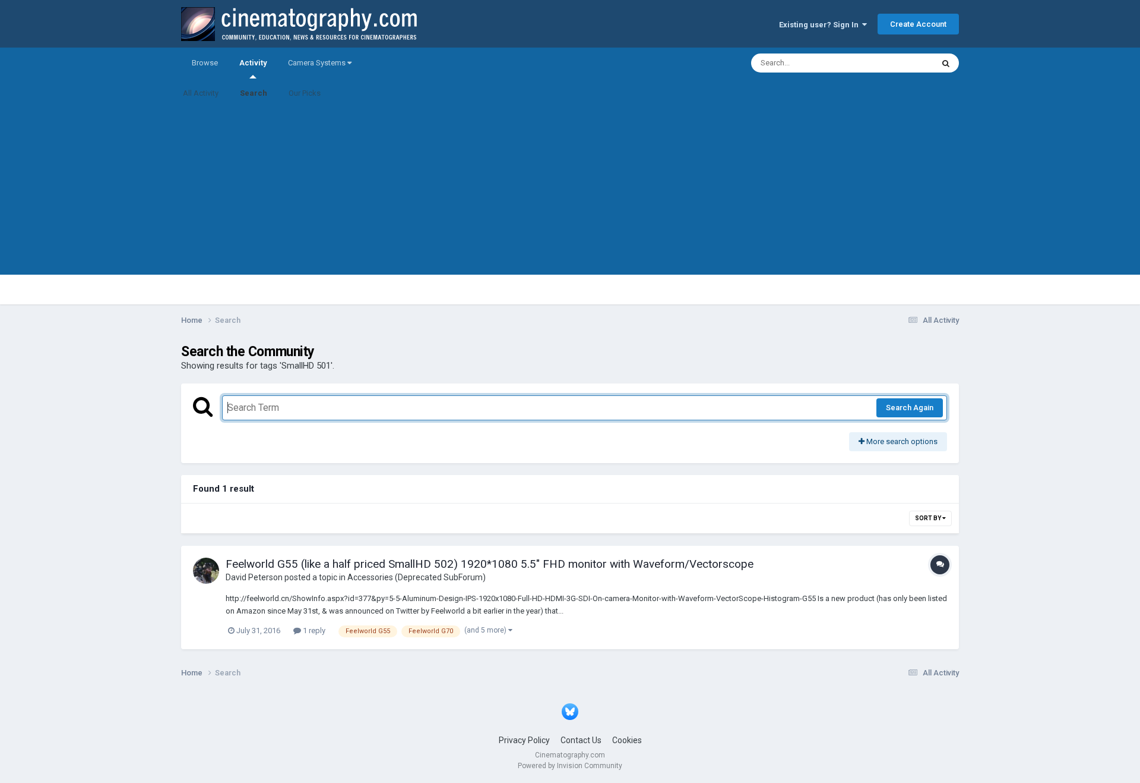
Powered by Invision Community (570, 766)
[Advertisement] (570, 191)
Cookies (627, 740)
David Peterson (254, 577)
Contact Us (580, 740)
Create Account (918, 24)
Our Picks (305, 93)
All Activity (200, 93)
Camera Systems (317, 62)
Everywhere (898, 63)
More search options (901, 441)
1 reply (313, 630)
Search (253, 93)
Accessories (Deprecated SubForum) (416, 577)
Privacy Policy (524, 740)
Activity (253, 62)
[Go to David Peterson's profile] (206, 571)
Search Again (909, 407)
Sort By (928, 518)
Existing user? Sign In (820, 24)
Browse (205, 62)
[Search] (946, 63)
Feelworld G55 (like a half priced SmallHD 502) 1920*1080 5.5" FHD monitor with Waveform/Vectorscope (489, 564)
